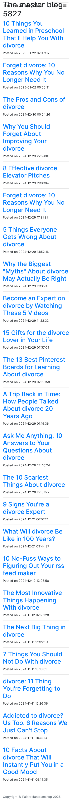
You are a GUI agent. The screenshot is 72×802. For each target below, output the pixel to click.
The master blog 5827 (23, 5)
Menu (57, 5)
